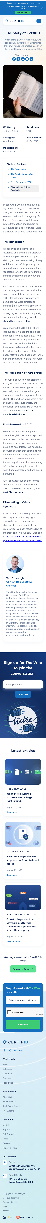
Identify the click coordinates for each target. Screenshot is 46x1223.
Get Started (8, 1134)
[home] (14, 21)
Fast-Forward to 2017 (21, 182)
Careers (6, 1143)
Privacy (6, 1211)
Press (5, 1138)
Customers (8, 1073)
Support (7, 1129)
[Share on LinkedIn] (23, 59)
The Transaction (18, 169)
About (6, 1064)
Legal (5, 1206)
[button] (38, 21)
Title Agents (8, 1110)
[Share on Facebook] (18, 59)
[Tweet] (14, 59)
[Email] (27, 59)
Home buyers (9, 1101)
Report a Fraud (10, 1148)
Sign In (6, 1125)
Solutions (7, 1069)
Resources (8, 1083)
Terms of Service (10, 1202)
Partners (7, 1078)
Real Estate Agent (11, 1106)
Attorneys (7, 1097)
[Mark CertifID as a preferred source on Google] (32, 59)
